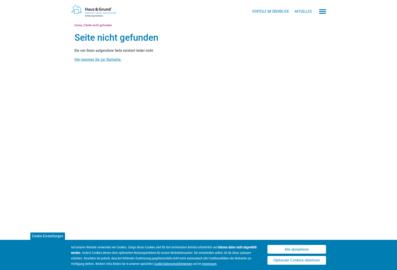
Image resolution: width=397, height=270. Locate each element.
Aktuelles (303, 11)
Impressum (209, 264)
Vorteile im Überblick (270, 11)
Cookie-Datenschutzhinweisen (173, 264)
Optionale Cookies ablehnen (296, 260)
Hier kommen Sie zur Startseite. (98, 59)
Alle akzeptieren (297, 249)
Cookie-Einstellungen (47, 236)
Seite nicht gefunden (98, 25)
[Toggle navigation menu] (322, 11)
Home (78, 25)
